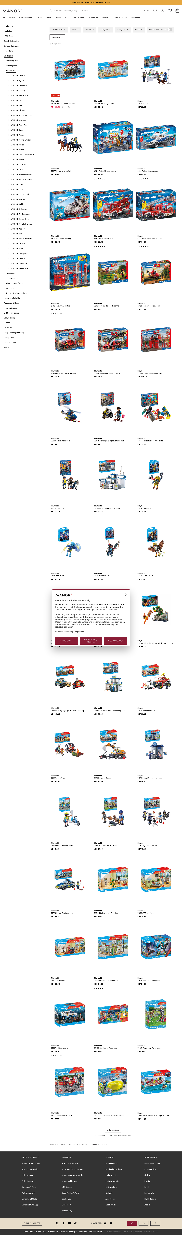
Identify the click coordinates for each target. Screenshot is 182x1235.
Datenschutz (53, 1232)
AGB (44, 1232)
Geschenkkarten (111, 1163)
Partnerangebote (112, 1181)
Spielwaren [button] (61, 1144)
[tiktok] (75, 1223)
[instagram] (57, 1223)
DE (144, 10)
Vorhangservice (111, 1175)
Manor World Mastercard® (72, 1175)
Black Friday (66, 1205)
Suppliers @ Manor (29, 1187)
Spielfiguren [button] (73, 1144)
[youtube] (69, 1223)
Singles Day (66, 1199)
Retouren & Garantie (30, 1169)
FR (144, 1223)
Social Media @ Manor (71, 1193)
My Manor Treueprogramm (72, 1169)
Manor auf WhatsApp (30, 1205)
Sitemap (38, 1232)
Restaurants (149, 1193)
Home (52, 1144)
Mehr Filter (56, 37)
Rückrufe (109, 1193)
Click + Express (28, 1181)
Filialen (147, 1175)
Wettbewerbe (110, 1205)
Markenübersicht (95, 1232)
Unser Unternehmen (152, 1163)
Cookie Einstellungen (68, 1232)
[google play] (111, 1223)
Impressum (28, 1232)
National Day (67, 1211)
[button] (4, 17)
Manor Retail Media (29, 1199)
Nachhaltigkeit (150, 1199)
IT (155, 1223)
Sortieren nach (57, 30)
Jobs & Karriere (150, 1169)
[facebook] (63, 1223)
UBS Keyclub (67, 1187)
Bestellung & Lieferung (31, 1163)
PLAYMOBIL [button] (85, 1144)
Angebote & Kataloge (70, 1163)
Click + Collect (27, 1175)
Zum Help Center (32, 1223)
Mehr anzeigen (113, 1130)
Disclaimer (83, 1232)
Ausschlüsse (110, 1199)
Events (147, 1181)
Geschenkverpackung (113, 1169)
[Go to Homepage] (12, 10)
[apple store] (105, 1223)
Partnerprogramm (28, 1193)
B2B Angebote (111, 1187)
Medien (147, 1205)
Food (146, 1187)
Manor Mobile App (69, 1181)
